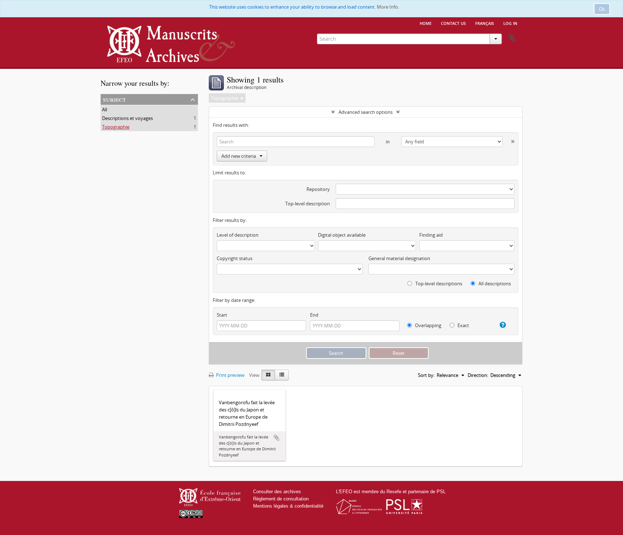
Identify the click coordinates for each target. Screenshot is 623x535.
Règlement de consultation (281, 498)
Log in (510, 23)
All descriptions (494, 283)
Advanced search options (366, 112)
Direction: (478, 375)
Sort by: (426, 375)
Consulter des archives (277, 491)
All (104, 109)
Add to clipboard (276, 437)
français (484, 23)
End (314, 315)
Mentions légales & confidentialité (288, 506)
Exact (462, 325)
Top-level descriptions (438, 283)
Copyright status (234, 258)
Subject (114, 99)
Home (426, 23)
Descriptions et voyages (127, 118)
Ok (602, 9)
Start (222, 315)
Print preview (229, 375)
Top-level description (307, 203)
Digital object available (342, 235)
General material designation (399, 258)
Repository (318, 189)
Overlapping (427, 325)
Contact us (453, 23)
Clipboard (512, 38)
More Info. (388, 7)
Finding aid (431, 235)
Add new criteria (238, 156)
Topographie (115, 127)
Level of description (238, 235)
